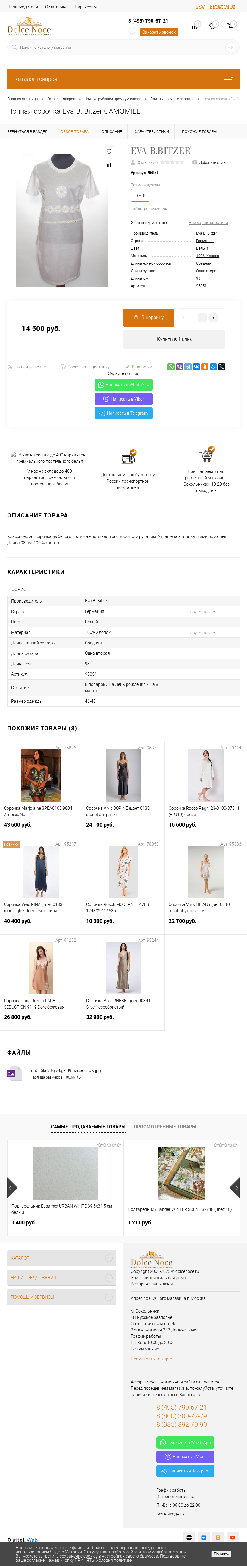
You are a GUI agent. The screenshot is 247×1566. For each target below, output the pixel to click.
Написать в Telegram (127, 413)
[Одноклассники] (204, 366)
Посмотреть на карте (151, 1358)
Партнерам (86, 7)
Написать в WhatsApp (127, 384)
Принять (221, 1554)
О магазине (56, 7)
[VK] (204, 1538)
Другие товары (203, 611)
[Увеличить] (62, 220)
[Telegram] (188, 366)
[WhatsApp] (171, 366)
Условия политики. (114, 1560)
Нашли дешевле (30, 366)
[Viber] (179, 366)
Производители (22, 7)
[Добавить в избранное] (109, 151)
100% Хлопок (207, 255)
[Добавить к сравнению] (109, 165)
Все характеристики (208, 222)
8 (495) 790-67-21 (148, 20)
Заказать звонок (159, 32)
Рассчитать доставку (89, 366)
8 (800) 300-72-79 (181, 1416)
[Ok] (218, 1538)
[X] (221, 366)
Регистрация (222, 6)
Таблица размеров (149, 209)
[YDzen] (189, 1538)
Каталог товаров (35, 79)
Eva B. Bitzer (206, 233)
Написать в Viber (127, 399)
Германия (205, 240)
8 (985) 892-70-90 (181, 1424)
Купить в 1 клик (174, 339)
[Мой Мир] (213, 366)
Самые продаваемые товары (88, 1126)
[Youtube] (233, 1538)
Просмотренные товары (165, 1126)
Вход (200, 6)
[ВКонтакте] (196, 366)
